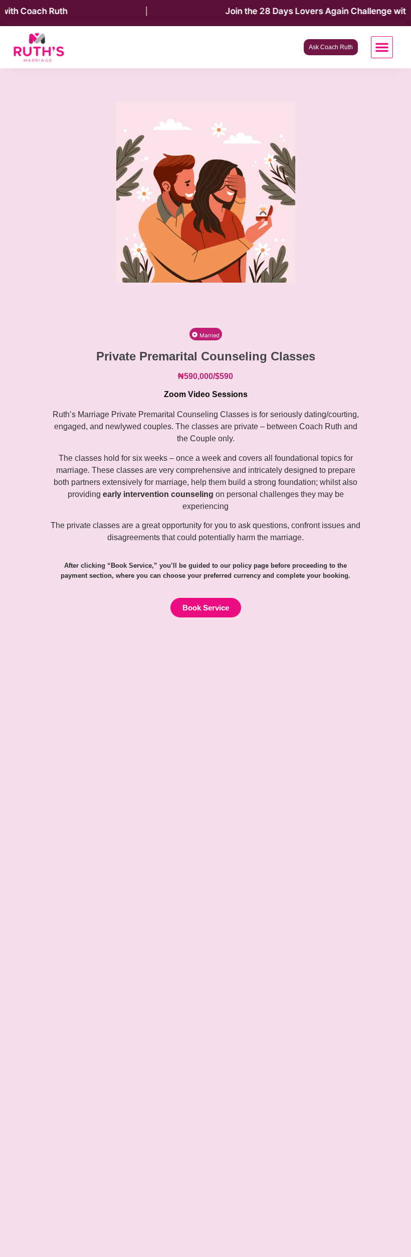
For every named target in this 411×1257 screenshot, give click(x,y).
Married (209, 335)
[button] (382, 47)
